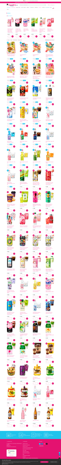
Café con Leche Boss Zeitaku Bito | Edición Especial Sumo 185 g (36, 183)
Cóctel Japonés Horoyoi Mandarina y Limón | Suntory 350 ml (10, 313)
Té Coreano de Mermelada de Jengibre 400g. (36, 378)
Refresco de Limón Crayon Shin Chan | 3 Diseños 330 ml (49, 248)
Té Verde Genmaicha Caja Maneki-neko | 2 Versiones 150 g (11, 378)
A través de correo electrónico (11, 446)
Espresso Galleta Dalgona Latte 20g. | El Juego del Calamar (11, 205)
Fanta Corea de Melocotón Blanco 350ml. (26, 30)
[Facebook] (59, 455)
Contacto (24, 456)
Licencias (43, 7)
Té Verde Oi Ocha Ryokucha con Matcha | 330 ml (23, 313)
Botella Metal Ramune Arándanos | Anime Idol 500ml (11, 291)
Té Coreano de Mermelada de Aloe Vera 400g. (49, 378)
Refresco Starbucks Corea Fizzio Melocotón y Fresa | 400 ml (37, 226)
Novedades (36, 7)
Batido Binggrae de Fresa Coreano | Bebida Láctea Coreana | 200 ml (37, 270)
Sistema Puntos (25, 446)
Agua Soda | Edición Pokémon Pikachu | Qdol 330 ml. (24, 120)
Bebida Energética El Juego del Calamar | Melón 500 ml (49, 205)
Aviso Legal (24, 450)
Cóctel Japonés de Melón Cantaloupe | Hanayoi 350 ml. (24, 335)
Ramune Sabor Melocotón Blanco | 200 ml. (11, 183)
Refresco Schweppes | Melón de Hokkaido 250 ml (34, 30)
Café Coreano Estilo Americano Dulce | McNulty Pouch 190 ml (49, 356)
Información (8, 7)
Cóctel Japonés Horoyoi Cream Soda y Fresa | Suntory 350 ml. (49, 183)
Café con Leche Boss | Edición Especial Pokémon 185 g (23, 270)
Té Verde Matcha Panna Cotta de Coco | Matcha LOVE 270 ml (23, 356)
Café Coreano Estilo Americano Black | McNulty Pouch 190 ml (36, 356)
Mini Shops (32, 7)
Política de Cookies (26, 451)
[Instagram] (59, 456)
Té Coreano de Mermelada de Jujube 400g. (23, 399)
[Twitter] (59, 453)
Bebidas (28, 7)
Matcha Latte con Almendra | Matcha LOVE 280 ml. (50, 335)
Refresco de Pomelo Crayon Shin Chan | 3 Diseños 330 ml (36, 248)
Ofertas (40, 7)
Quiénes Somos (25, 443)
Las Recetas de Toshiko (26, 455)
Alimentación (13, 7)
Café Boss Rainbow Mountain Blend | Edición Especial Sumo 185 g (37, 120)
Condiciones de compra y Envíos (28, 447)
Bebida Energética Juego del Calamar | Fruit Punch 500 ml (37, 205)
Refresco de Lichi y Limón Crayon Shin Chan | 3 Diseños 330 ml (24, 248)
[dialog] (30, 462)
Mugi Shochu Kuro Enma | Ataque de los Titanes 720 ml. (50, 99)
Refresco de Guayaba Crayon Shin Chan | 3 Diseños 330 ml (10, 248)
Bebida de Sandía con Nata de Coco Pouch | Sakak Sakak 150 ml (49, 226)
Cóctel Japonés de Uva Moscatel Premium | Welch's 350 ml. (10, 99)
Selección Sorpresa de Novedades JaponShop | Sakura (49, 55)
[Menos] (8, 61)
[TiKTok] (59, 458)
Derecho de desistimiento (27, 448)
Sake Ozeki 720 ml (36, 420)
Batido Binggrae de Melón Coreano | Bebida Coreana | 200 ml (49, 270)
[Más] (12, 61)
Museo (8, 9)
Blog (50, 7)
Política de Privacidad (26, 452)
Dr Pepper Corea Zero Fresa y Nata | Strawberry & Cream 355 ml (11, 335)
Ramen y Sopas (18, 7)
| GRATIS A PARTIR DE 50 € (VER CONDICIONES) (30, 2)
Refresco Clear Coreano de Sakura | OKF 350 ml (50, 30)
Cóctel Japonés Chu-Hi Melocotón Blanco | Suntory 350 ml (10, 226)
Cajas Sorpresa (47, 7)
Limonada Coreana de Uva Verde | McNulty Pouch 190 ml (23, 205)
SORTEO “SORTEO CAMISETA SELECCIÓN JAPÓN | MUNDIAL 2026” (30, 459)
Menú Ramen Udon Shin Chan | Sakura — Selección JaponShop (37, 77)
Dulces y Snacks (23, 7)
